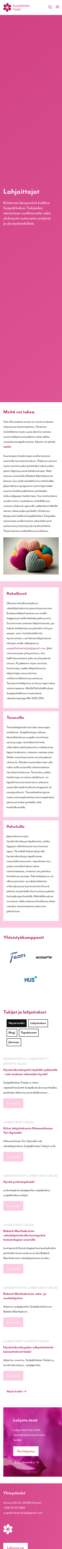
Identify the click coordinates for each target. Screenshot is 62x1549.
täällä (7, 446)
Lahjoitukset (38, 1023)
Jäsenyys (14, 1042)
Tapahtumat (29, 1032)
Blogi (12, 1032)
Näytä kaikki (17, 1023)
